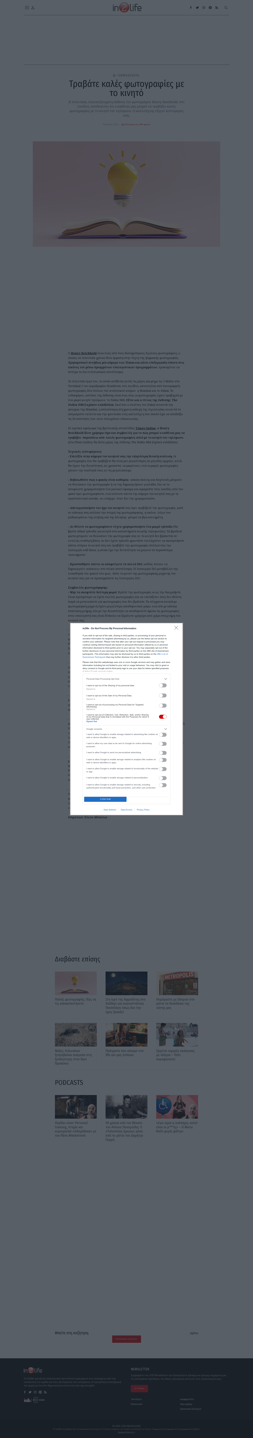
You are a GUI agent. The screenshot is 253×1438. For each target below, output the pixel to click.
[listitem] (126, 678)
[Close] (177, 628)
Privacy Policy (143, 810)
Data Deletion (110, 810)
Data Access (126, 810)
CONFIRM (105, 799)
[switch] (163, 685)
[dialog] (126, 719)
